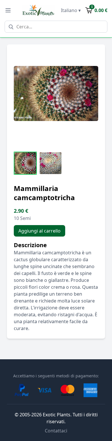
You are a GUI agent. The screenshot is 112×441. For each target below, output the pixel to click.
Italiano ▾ (71, 10)
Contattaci (56, 431)
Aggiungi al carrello (39, 231)
